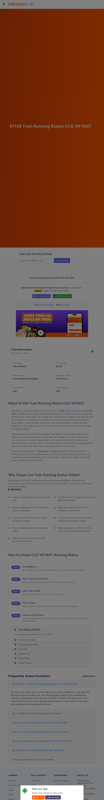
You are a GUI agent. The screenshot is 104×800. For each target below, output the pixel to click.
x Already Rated (53, 797)
